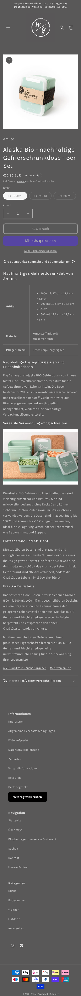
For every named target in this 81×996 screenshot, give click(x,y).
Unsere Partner (18, 867)
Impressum (15, 721)
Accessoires (16, 928)
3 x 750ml (43, 197)
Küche (12, 891)
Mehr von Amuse (60, 668)
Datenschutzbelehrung (23, 750)
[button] (8, 27)
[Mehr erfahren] (73, 261)
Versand (21, 181)
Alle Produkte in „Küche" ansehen (24, 668)
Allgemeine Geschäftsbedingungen (31, 731)
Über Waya (15, 830)
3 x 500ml (67, 197)
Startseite (14, 820)
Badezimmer (16, 900)
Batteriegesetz (18, 787)
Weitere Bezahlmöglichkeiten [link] (40, 250)
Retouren (14, 778)
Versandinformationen (23, 768)
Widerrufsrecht (18, 740)
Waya (34, 993)
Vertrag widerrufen (27, 797)
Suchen (13, 848)
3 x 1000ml (17, 197)
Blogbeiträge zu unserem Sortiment (32, 839)
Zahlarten (15, 759)
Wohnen (14, 909)
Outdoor (14, 919)
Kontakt (13, 858)
